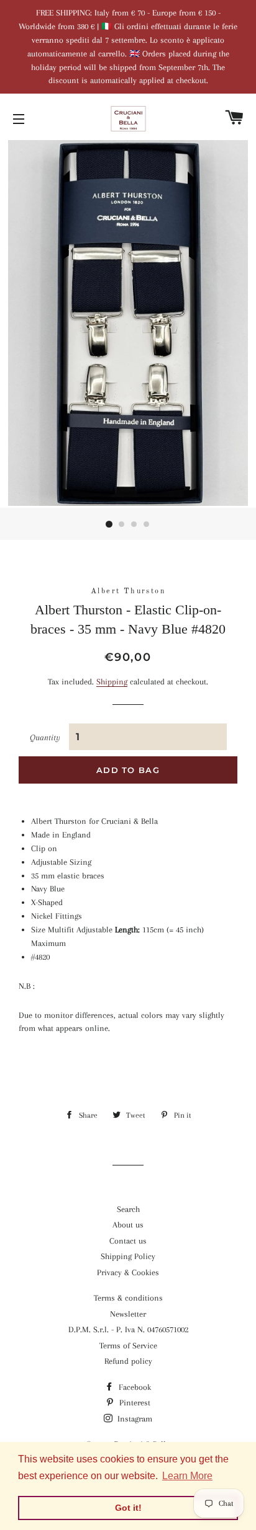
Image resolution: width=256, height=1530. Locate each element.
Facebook (133, 1387)
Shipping (111, 681)
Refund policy (128, 1361)
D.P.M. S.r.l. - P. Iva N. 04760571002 (128, 1329)
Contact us (128, 1240)
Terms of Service (128, 1345)
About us (128, 1224)
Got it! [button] (128, 1508)
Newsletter (128, 1314)
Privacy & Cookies (128, 1272)
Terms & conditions (128, 1297)
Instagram (133, 1418)
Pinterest (133, 1402)
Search (128, 1209)
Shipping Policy (128, 1256)
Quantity (45, 737)
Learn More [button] (187, 1475)
